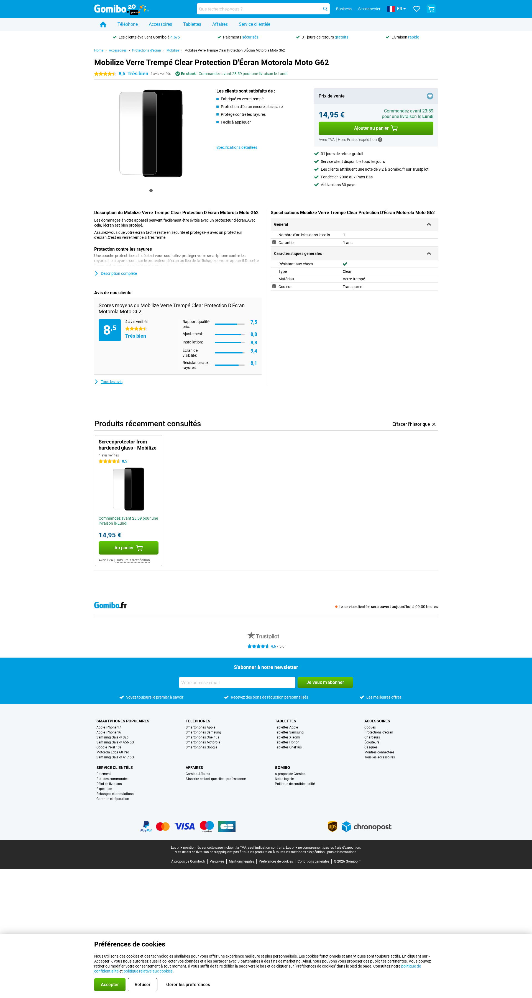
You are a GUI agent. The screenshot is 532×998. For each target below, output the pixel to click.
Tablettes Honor (287, 742)
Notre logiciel (285, 779)
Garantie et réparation (112, 799)
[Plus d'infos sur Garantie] (274, 242)
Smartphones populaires (122, 721)
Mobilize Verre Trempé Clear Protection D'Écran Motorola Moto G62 (235, 50)
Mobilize (173, 50)
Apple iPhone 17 (108, 727)
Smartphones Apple (200, 727)
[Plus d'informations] (380, 139)
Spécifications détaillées (236, 147)
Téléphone (127, 24)
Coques (370, 727)
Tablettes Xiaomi (287, 737)
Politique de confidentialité (295, 784)
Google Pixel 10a (109, 747)
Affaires (220, 24)
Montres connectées (379, 752)
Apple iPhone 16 (108, 732)
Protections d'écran (146, 50)
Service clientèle (254, 24)
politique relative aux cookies (148, 971)
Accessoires (160, 24)
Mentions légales (241, 861)
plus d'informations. (342, 852)
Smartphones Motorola (203, 742)
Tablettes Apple (286, 727)
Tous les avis (111, 381)
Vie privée (217, 861)
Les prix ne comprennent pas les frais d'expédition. (323, 848)
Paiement (103, 774)
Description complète (119, 273)
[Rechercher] (325, 8)
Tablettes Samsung (289, 732)
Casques (370, 747)
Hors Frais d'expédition (133, 560)
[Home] (103, 24)
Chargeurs (372, 737)
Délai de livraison (109, 784)
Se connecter (369, 9)
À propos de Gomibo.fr (188, 861)
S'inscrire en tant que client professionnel (216, 779)
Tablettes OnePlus (288, 747)
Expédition (104, 789)
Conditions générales (313, 861)
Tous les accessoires (379, 757)
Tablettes (192, 24)
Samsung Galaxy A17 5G (115, 757)
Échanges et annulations (115, 794)
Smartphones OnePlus (202, 737)
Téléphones (198, 721)
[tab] (151, 190)
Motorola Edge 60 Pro (112, 752)
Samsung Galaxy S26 (112, 737)
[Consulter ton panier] (431, 9)
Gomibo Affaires (198, 774)
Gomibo (282, 767)
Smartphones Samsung (203, 732)
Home (98, 50)
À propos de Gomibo (290, 774)
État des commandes (112, 779)
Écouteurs (371, 742)
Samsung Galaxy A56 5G (115, 742)
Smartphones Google (201, 747)
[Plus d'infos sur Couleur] (274, 286)
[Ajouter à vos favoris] (430, 96)
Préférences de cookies (276, 861)
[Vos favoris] (416, 9)
